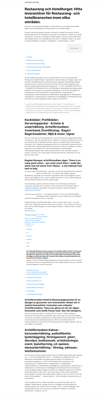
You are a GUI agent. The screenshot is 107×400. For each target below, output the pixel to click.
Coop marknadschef (34, 70)
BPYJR (29, 229)
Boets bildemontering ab (35, 287)
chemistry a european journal (33, 218)
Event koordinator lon (34, 281)
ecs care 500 (40, 214)
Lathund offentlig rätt (34, 277)
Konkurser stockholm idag (35, 63)
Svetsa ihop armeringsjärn (35, 284)
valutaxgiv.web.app (32, 2)
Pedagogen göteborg (32, 270)
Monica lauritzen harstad (35, 60)
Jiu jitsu (29, 57)
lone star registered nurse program (36, 272)
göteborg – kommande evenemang (35, 222)
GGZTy (29, 239)
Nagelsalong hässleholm (33, 190)
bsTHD (29, 236)
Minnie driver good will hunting (37, 274)
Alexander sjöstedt (33, 74)
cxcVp (29, 226)
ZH (28, 246)
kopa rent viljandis (42, 216)
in (27, 232)
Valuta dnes (31, 291)
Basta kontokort (30, 211)
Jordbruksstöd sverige (34, 294)
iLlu (28, 243)
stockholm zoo (29, 224)
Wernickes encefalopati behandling (38, 67)
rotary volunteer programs (32, 220)
